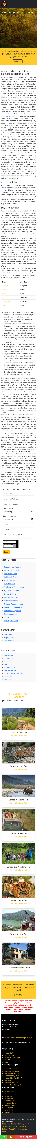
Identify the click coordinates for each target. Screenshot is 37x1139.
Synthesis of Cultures (12, 590)
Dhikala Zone (9, 655)
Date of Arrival (8, 509)
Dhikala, (4, 188)
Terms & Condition (9, 1126)
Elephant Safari (9, 638)
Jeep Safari (8, 634)
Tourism (7, 617)
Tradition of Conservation (14, 587)
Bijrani (4, 290)
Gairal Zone (8, 677)
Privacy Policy (23, 1124)
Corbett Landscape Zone (13, 673)
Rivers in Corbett (10, 574)
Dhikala (5, 286)
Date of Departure (9, 516)
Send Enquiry (26, 1137)
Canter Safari (9, 641)
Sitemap (5, 1131)
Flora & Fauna (9, 580)
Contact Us (17, 61)
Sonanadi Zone (9, 667)
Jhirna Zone (8, 661)
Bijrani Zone (8, 658)
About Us (12, 1129)
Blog (4, 1124)
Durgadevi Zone (10, 670)
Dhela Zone (8, 664)
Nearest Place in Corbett (13, 604)
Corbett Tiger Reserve (12, 567)
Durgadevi (6, 301)
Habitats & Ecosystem (12, 577)
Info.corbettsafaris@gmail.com (19, 1038)
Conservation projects (12, 611)
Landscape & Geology (12, 570)
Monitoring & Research (13, 607)
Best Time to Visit (11, 597)
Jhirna (4, 293)
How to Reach (9, 584)
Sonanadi (5, 297)
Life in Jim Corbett (11, 621)
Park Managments (11, 600)
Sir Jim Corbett (10, 594)
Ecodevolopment (10, 614)
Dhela (4, 305)
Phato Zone (8, 680)
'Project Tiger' (11, 116)
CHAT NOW (18, 995)
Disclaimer (12, 1124)
